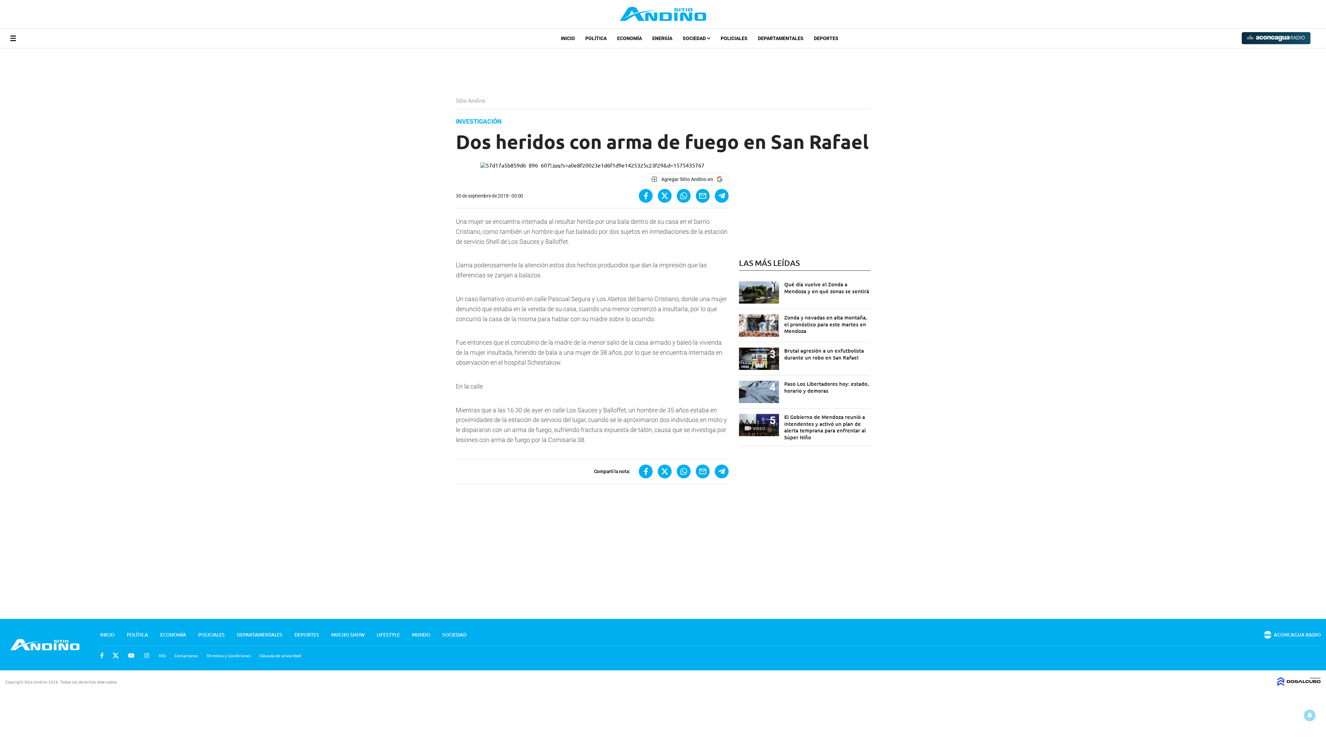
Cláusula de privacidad (280, 655)
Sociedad (695, 38)
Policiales (734, 38)
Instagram (146, 655)
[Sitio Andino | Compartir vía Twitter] (665, 196)
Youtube (131, 655)
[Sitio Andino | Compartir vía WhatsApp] (684, 196)
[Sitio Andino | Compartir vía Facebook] (646, 196)
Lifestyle (388, 634)
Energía (662, 38)
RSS (162, 655)
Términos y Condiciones (228, 655)
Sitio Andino (471, 100)
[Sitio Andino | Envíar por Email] (703, 196)
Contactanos (186, 655)
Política (596, 38)
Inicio (568, 38)
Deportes (826, 38)
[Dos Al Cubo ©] (1299, 683)
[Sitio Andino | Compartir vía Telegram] (722, 196)
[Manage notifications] (1309, 715)
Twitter (115, 655)
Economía (629, 38)
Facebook (102, 655)
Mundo (421, 634)
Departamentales (781, 38)
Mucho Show (348, 634)
